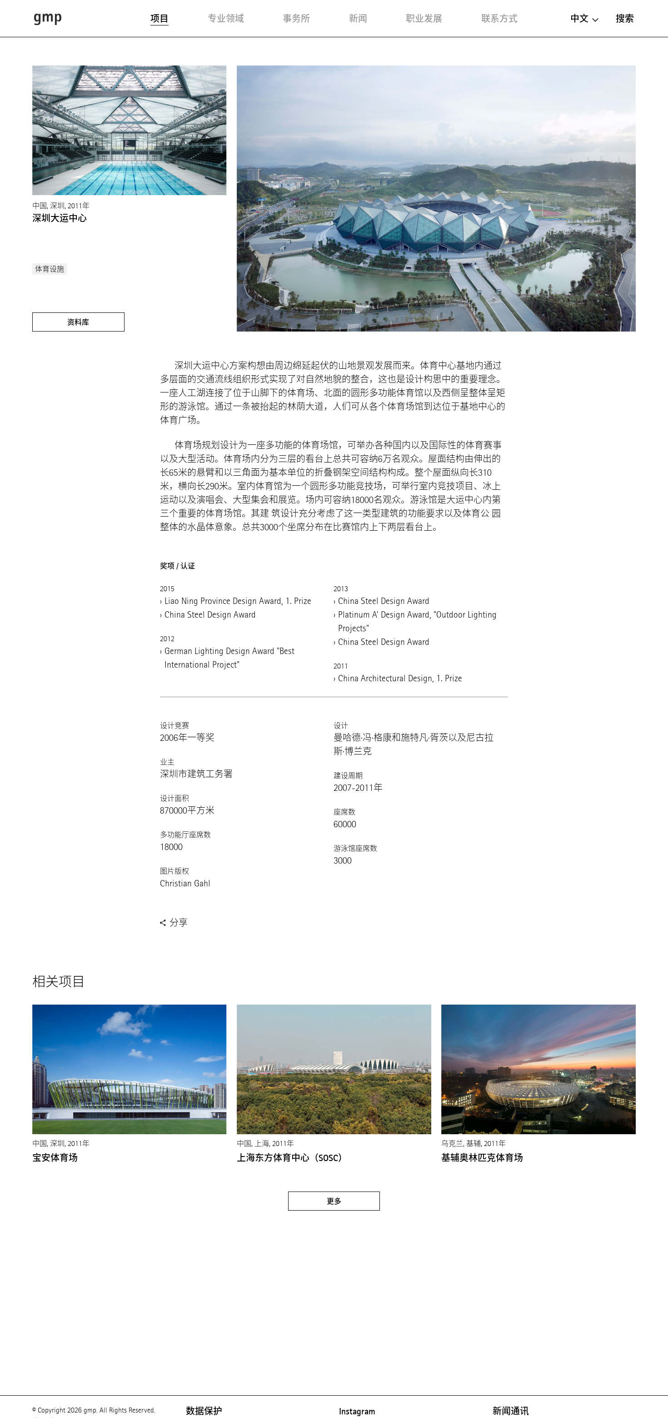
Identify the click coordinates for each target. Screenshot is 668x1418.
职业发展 (424, 18)
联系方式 (499, 18)
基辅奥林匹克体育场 (482, 1157)
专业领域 (226, 18)
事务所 (296, 18)
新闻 (358, 18)
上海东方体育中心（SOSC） (292, 1157)
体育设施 (49, 269)
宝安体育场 (55, 1157)
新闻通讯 (511, 1411)
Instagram (357, 1411)
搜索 (625, 18)
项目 (159, 18)
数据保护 (204, 1411)
